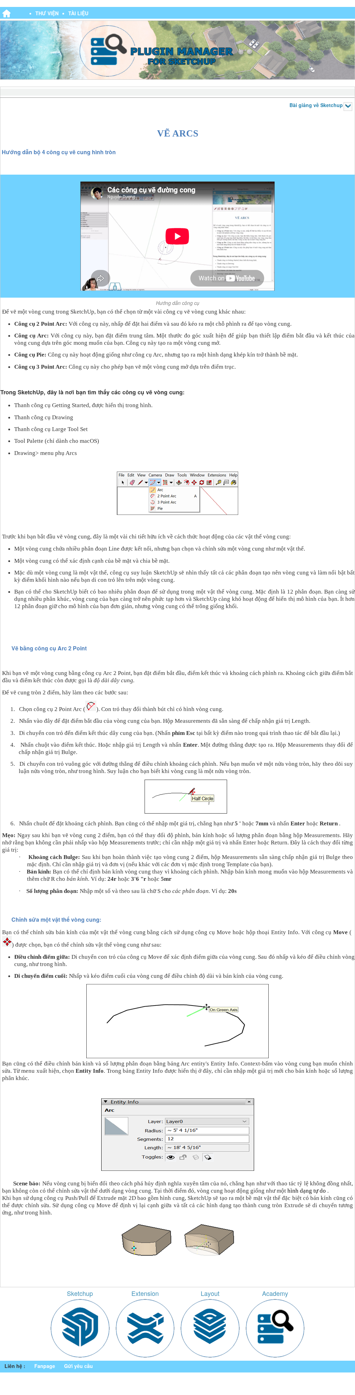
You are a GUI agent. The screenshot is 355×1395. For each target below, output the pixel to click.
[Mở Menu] (348, 106)
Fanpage (44, 1365)
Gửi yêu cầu (78, 1365)
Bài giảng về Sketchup (316, 105)
